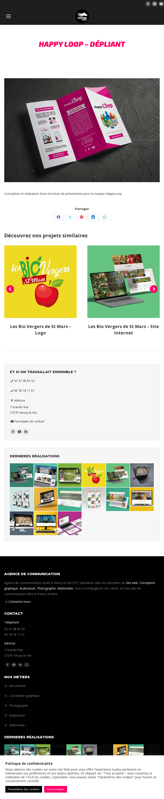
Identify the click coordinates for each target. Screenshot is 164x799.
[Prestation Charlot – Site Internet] (22, 523)
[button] (10, 289)
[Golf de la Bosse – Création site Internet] (70, 475)
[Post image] (40, 281)
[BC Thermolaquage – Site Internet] (142, 475)
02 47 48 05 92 (24, 381)
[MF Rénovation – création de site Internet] (22, 475)
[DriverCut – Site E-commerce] (118, 499)
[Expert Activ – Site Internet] (70, 523)
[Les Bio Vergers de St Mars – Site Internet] (118, 475)
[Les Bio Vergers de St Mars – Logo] (94, 475)
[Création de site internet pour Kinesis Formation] (46, 475)
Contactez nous (19, 602)
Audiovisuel (27, 588)
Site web (132, 583)
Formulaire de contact (29, 421)
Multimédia (65, 588)
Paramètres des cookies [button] (24, 789)
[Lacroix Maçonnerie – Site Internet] (142, 499)
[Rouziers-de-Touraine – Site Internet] (70, 499)
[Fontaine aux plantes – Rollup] (94, 499)
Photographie (46, 588)
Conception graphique (24, 696)
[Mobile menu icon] (8, 16)
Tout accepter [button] (55, 789)
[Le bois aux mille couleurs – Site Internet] (46, 499)
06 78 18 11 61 (24, 390)
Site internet (17, 686)
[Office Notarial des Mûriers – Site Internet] (46, 523)
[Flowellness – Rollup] (22, 499)
